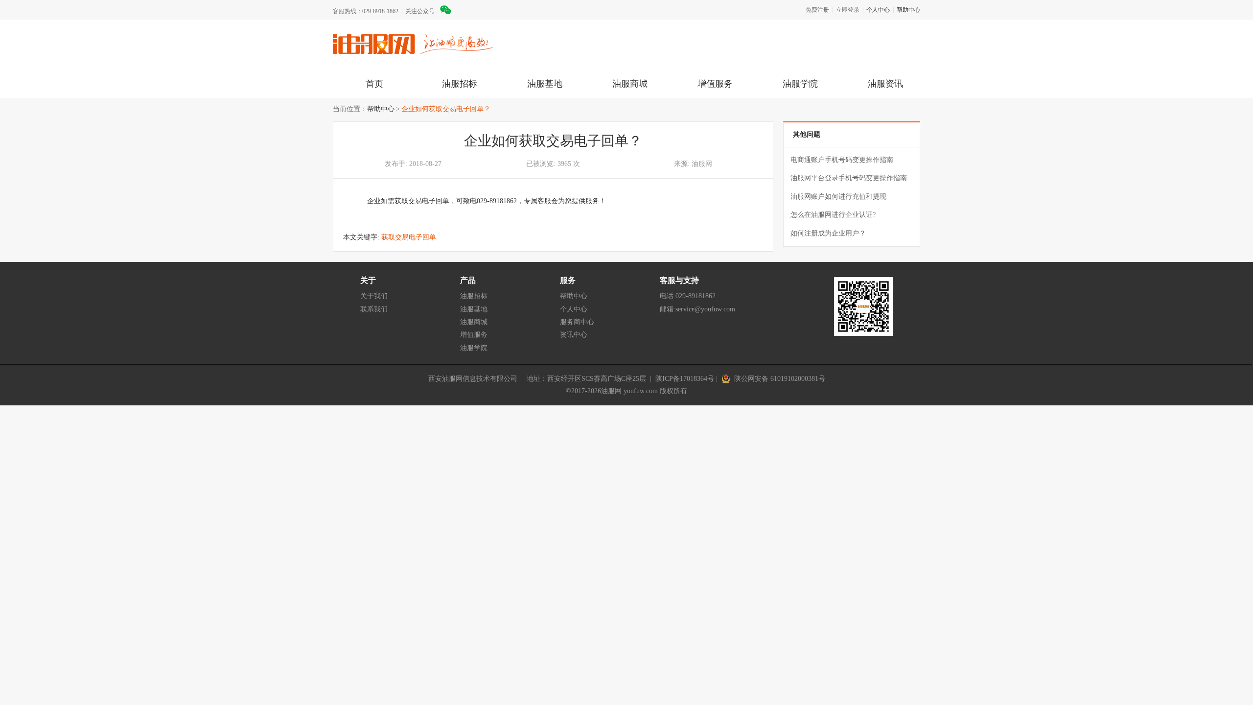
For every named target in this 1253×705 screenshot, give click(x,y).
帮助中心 (908, 9)
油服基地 (544, 84)
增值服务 (715, 84)
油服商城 (630, 84)
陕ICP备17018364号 (684, 378)
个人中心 (878, 9)
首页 (374, 84)
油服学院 (800, 84)
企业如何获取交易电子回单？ (445, 109)
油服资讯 (885, 84)
